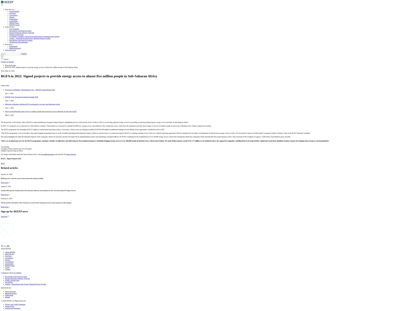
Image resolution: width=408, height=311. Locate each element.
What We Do (9, 254)
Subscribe (4, 216)
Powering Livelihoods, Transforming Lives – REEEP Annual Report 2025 (30, 90)
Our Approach (14, 29)
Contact (7, 269)
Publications (13, 46)
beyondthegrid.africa (48, 154)
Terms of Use (9, 306)
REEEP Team (14, 23)
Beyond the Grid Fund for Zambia (20, 40)
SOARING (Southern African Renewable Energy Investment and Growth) (34, 36)
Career (7, 267)
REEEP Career (14, 25)
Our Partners (9, 262)
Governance (13, 15)
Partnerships (13, 19)
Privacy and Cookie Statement (15, 304)
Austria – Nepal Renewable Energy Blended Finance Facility (29, 38)
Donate (11, 62)
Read (3, 163)
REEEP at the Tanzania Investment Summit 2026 (21, 97)
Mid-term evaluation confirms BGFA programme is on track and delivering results (32, 104)
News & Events (10, 50)
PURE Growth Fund (16, 35)
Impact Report (71, 154)
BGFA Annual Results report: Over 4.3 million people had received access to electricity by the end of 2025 (41, 111)
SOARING (9, 282)
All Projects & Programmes (18, 42)
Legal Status (13, 21)
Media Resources (15, 48)
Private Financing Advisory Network (21, 33)
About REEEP (14, 11)
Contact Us (4, 62)
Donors (11, 17)
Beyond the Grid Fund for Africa (20, 31)
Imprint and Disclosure (12, 308)
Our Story (12, 13)
